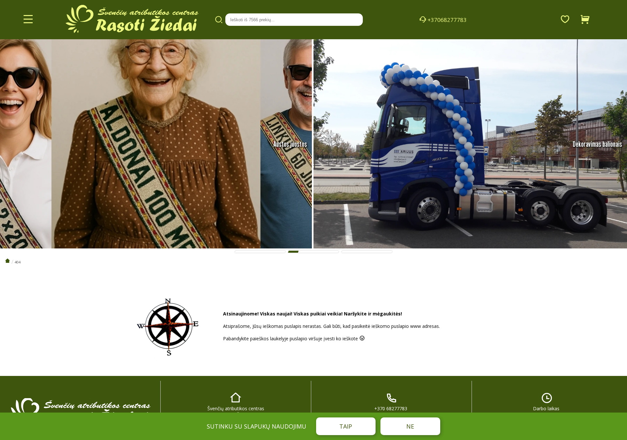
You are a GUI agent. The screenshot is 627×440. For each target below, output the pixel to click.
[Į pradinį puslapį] (7, 261)
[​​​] (80, 408)
